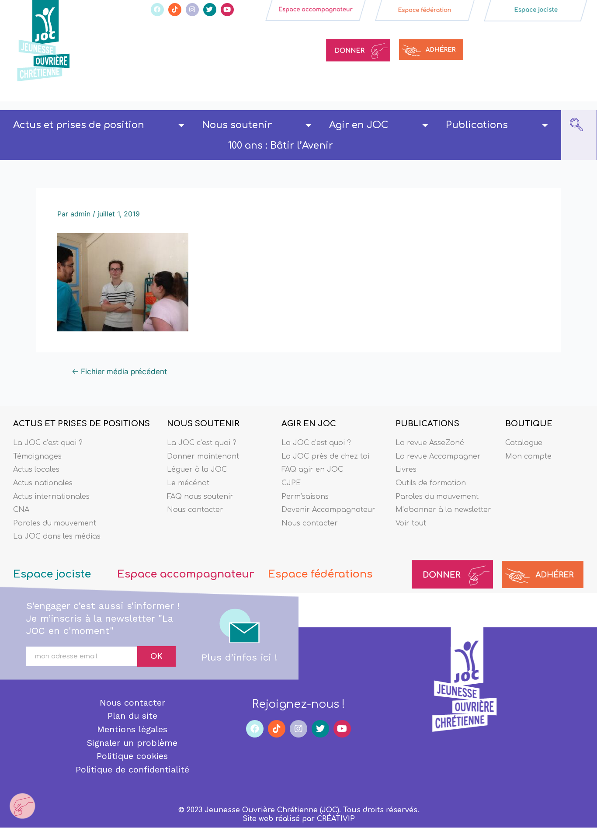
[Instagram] (192, 9)
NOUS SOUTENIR (203, 423)
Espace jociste (52, 574)
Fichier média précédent (119, 371)
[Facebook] (157, 9)
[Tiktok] (174, 9)
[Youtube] (227, 9)
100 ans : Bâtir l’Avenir (280, 145)
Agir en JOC (358, 125)
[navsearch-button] (576, 125)
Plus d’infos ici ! (239, 657)
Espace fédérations (320, 574)
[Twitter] (209, 9)
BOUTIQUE (528, 423)
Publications (477, 125)
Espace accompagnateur (185, 574)
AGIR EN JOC (308, 423)
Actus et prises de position (78, 125)
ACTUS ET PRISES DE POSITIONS (81, 423)
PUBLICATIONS (427, 423)
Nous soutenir (237, 125)
